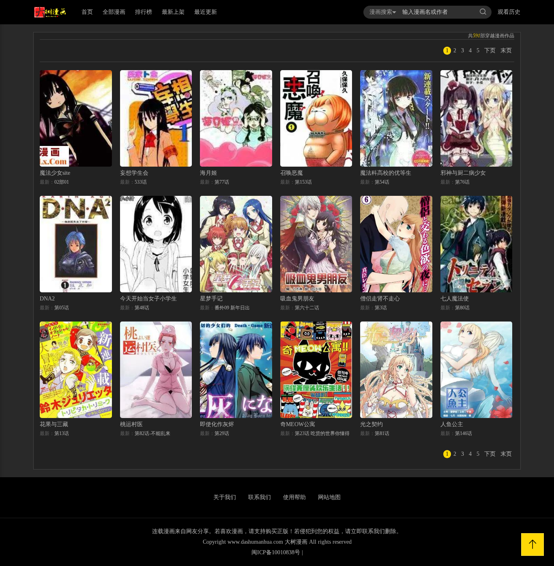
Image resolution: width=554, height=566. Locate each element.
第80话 (462, 307)
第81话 (382, 433)
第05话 (61, 307)
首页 (87, 12)
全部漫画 (114, 12)
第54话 (382, 182)
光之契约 (371, 424)
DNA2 (47, 299)
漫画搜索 (380, 12)
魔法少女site (55, 173)
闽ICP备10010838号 (275, 552)
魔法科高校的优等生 (385, 173)
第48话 (142, 307)
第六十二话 (307, 307)
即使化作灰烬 (217, 424)
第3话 (381, 307)
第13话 (61, 433)
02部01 (61, 182)
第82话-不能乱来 (152, 433)
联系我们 (259, 497)
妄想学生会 (134, 173)
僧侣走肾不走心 (380, 299)
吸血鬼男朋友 (297, 299)
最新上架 (173, 12)
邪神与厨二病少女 (463, 173)
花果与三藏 (54, 424)
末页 (506, 50)
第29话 (222, 433)
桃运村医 (131, 424)
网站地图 (329, 497)
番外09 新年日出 (232, 307)
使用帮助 (294, 497)
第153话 (303, 182)
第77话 (222, 182)
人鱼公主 (451, 424)
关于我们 (224, 497)
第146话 (463, 433)
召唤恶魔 (291, 173)
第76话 (462, 182)
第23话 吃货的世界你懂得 (322, 433)
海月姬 (208, 173)
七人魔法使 (454, 299)
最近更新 (205, 12)
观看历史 (509, 12)
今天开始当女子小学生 (148, 299)
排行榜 (143, 12)
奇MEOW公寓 (297, 424)
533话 (141, 182)
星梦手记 (211, 299)
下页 (490, 50)
